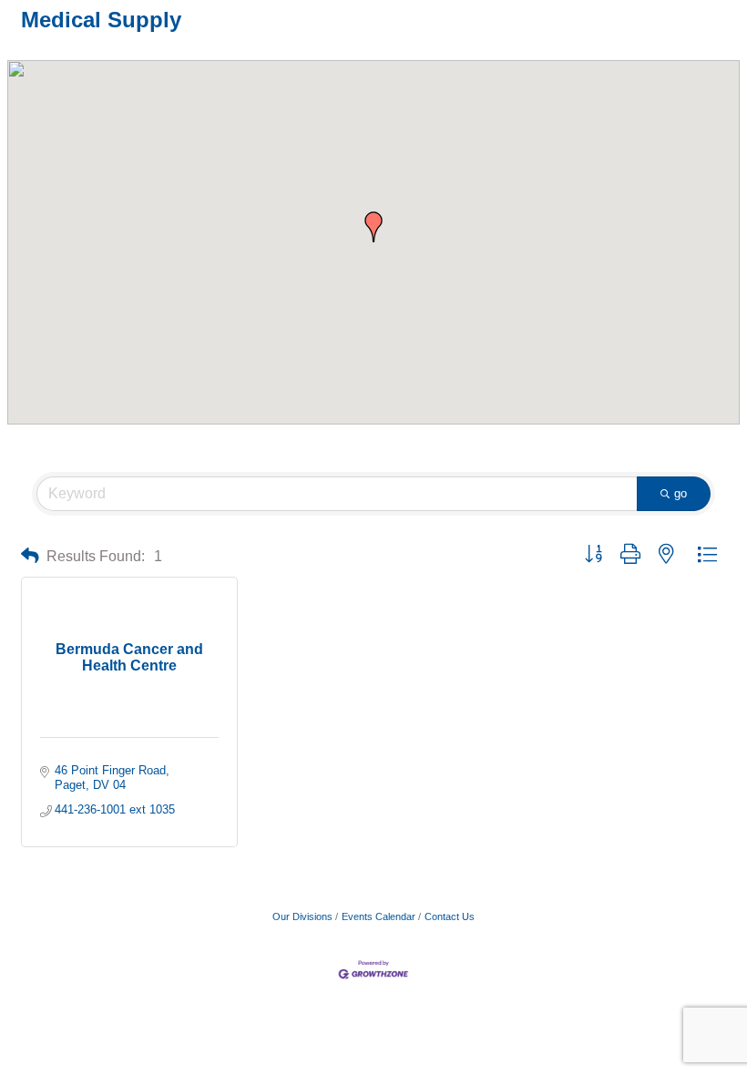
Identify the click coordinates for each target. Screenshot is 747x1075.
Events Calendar (378, 916)
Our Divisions (302, 916)
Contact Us (450, 916)
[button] (373, 227)
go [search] (680, 493)
